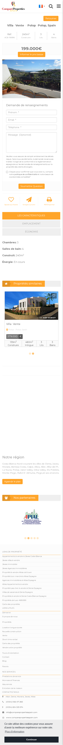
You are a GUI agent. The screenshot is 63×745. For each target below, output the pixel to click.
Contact (5, 657)
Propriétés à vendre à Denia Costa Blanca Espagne (24, 596)
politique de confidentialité (26, 174)
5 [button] (37, 538)
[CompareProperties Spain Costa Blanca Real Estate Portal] (13, 6)
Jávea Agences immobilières (14, 568)
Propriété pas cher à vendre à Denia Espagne (21, 588)
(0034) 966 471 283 (14, 702)
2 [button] (33, 353)
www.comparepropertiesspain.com (22, 717)
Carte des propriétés (11, 604)
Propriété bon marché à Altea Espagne (19, 576)
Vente (4, 635)
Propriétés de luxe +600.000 (14, 600)
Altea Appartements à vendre (15, 584)
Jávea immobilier (9, 564)
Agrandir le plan (12, 481)
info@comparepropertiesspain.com (21, 712)
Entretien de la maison (12, 688)
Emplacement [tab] (31, 223)
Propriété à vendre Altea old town (17, 572)
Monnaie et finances (11, 680)
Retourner (50, 18)
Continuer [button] (31, 739)
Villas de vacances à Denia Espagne (17, 592)
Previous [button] (5, 79)
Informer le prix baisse (31, 54)
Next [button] (57, 79)
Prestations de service (11, 676)
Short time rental (9, 639)
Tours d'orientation (10, 653)
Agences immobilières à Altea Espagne (19, 580)
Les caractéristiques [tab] (31, 215)
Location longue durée (12, 627)
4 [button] (34, 538)
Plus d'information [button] (14, 731)
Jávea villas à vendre (11, 560)
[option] (31, 78)
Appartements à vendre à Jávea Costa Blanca (22, 556)
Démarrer (6, 612)
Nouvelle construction (11, 631)
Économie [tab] (31, 231)
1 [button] (29, 353)
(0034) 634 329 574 (14, 707)
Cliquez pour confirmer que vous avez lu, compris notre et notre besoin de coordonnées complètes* (31, 174)
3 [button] (31, 538)
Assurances (7, 684)
